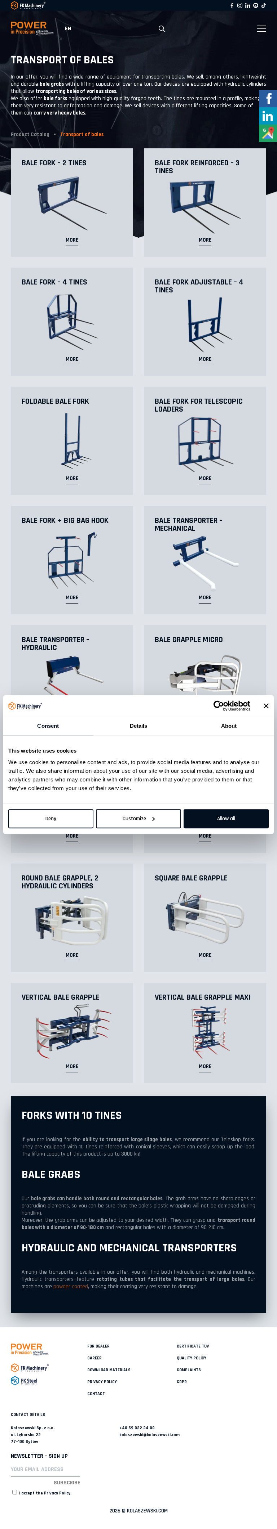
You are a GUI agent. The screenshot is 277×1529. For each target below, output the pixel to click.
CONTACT (96, 1393)
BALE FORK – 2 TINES (54, 163)
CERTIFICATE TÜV (193, 1346)
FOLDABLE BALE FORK (55, 401)
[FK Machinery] (49, 1367)
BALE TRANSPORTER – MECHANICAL (189, 525)
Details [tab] (139, 726)
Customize (134, 818)
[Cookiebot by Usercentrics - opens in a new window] (218, 705)
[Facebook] (231, 5)
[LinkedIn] (247, 5)
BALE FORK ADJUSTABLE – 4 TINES (199, 286)
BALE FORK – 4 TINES (54, 282)
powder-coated (70, 1286)
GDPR (182, 1382)
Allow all (226, 818)
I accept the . (44, 1493)
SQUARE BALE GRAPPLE (191, 878)
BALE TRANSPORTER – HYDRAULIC (55, 644)
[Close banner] (266, 705)
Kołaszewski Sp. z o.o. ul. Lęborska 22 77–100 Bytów (32, 1434)
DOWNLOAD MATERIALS (109, 1370)
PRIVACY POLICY (102, 1382)
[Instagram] (239, 5)
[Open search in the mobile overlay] (162, 29)
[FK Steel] (49, 1380)
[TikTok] (263, 5)
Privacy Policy (57, 1493)
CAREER (94, 1358)
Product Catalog (30, 134)
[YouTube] (255, 5)
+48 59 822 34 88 (137, 1428)
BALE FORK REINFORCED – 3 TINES (197, 167)
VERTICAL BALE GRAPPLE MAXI (203, 997)
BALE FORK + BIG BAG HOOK (65, 521)
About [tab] (229, 726)
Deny (50, 818)
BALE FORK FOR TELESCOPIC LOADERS (199, 405)
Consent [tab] (48, 726)
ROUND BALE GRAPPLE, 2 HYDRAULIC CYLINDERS (60, 882)
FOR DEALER (98, 1346)
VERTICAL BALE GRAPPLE (61, 997)
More (72, 240)
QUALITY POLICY (191, 1358)
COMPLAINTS (189, 1370)
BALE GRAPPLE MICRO (189, 640)
